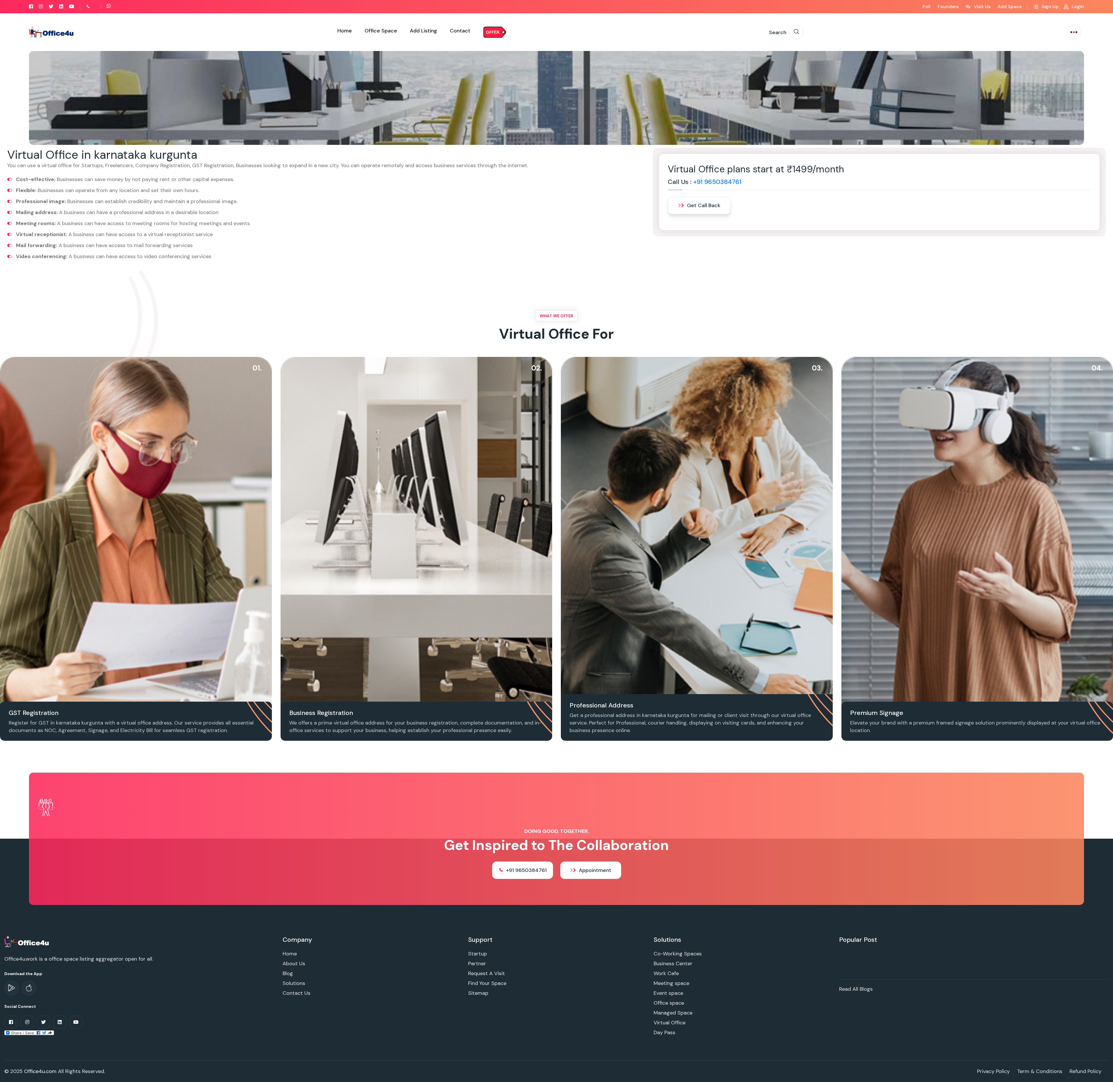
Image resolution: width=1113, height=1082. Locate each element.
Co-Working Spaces (678, 953)
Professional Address (601, 705)
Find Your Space (487, 983)
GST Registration (34, 713)
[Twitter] (51, 6)
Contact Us (296, 993)
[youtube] (71, 6)
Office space (669, 1002)
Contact (460, 30)
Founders (948, 6)
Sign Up (1049, 6)
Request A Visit (486, 973)
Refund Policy (1085, 1071)
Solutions (294, 983)
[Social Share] (29, 1032)
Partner (477, 963)
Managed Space (673, 1012)
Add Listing (423, 30)
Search (777, 32)
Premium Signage (876, 713)
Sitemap (478, 993)
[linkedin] (61, 6)
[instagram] (41, 6)
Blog (288, 973)
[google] (11, 988)
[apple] (29, 988)
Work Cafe (666, 973)
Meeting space (671, 983)
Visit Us (981, 6)
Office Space (381, 30)
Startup (477, 953)
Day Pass (664, 1032)
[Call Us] (94, 6)
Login (1077, 6)
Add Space (1010, 6)
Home (344, 30)
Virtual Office (669, 1022)
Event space (668, 993)
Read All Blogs (856, 989)
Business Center (673, 963)
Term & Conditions (1039, 1071)
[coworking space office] (27, 941)
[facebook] (31, 6)
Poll (926, 6)
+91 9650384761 (717, 182)
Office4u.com (40, 1071)
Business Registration (321, 713)
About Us (294, 963)
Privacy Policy (993, 1071)
